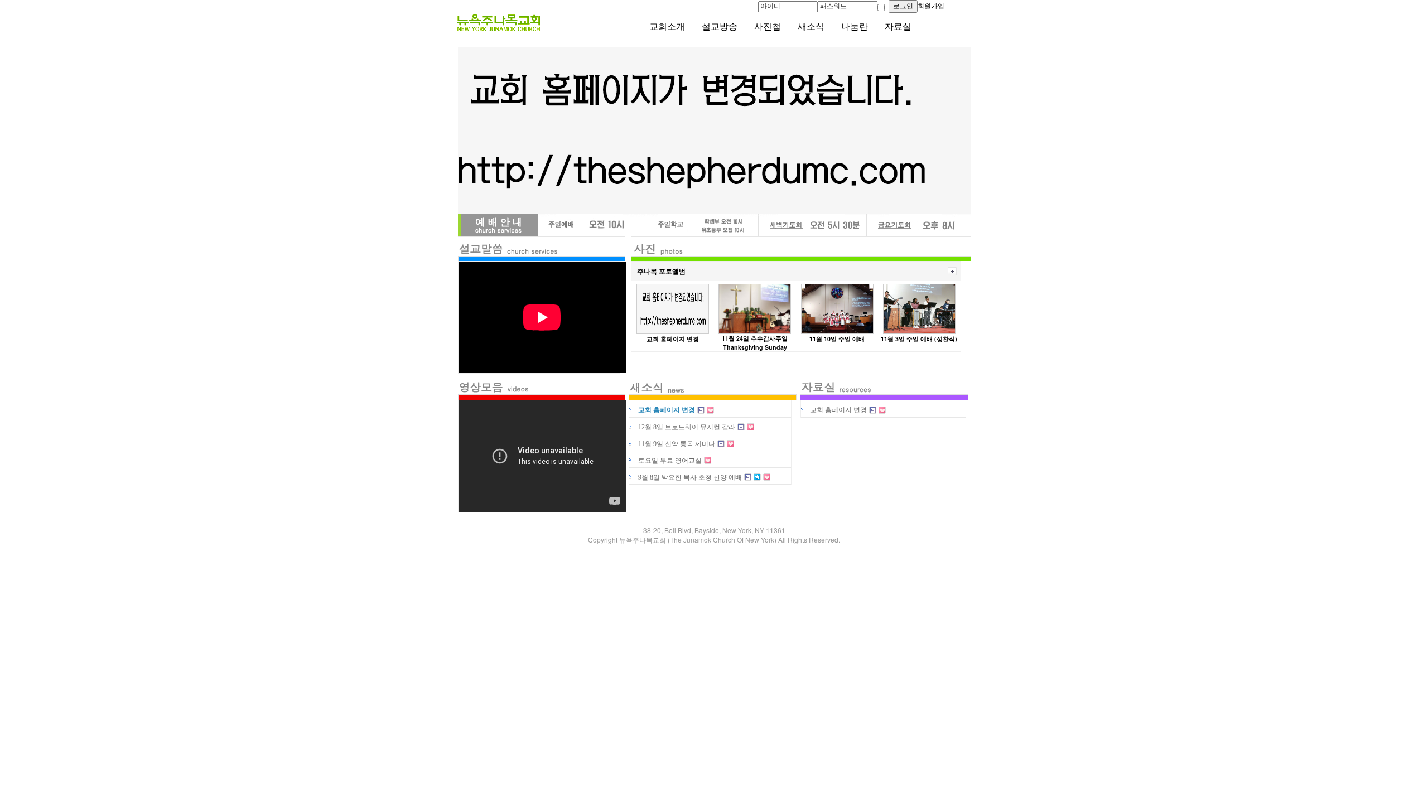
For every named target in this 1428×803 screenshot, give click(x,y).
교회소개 (667, 26)
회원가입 (931, 6)
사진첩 (767, 26)
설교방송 (719, 26)
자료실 (898, 26)
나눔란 (854, 26)
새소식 (811, 26)
